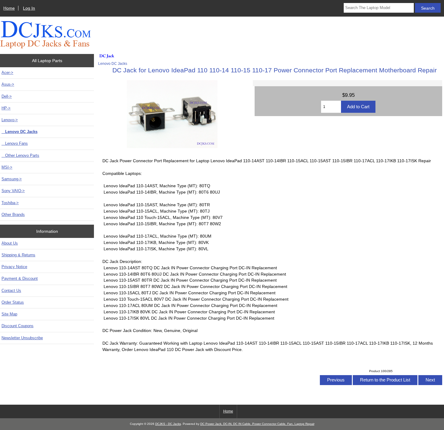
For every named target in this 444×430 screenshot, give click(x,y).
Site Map (9, 314)
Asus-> (8, 84)
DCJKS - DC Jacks (168, 423)
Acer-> (7, 72)
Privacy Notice (14, 266)
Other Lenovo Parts (20, 155)
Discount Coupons (18, 326)
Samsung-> (12, 179)
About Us (10, 243)
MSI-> (7, 167)
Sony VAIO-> (13, 190)
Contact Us (11, 290)
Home (9, 8)
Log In (29, 8)
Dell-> (7, 96)
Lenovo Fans (15, 143)
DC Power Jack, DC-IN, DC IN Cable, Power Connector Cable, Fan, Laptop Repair (257, 423)
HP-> (6, 108)
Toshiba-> (10, 203)
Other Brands (13, 214)
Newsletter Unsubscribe (22, 338)
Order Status (13, 302)
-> (10, 120)
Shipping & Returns (18, 255)
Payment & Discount (20, 278)
